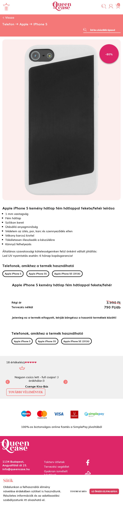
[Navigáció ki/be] (6, 6)
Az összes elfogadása (104, 491)
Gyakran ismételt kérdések (56, 473)
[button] (104, 6)
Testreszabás (78, 491)
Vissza (9, 17)
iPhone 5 (40, 24)
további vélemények (25, 392)
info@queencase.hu (16, 469)
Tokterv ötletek (54, 462)
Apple (24, 24)
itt (25, 500)
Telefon (8, 24)
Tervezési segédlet (56, 466)
